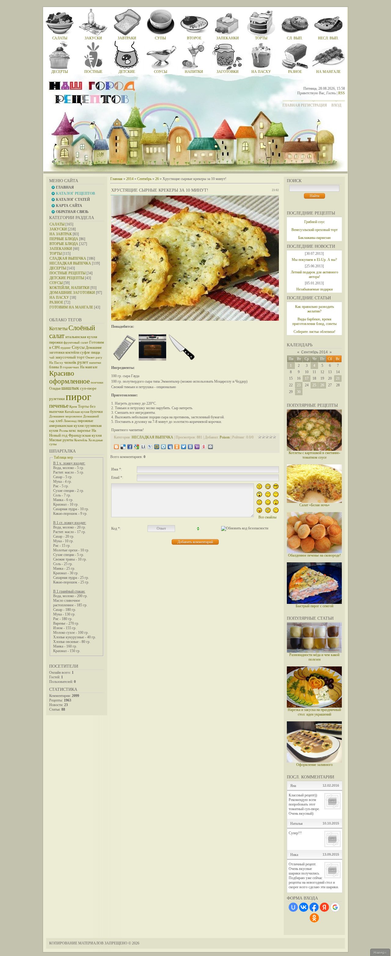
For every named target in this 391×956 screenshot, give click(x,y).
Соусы (78, 347)
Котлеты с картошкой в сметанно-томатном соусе (314, 455)
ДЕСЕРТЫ (57, 268)
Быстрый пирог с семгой (314, 606)
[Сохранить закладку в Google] (136, 446)
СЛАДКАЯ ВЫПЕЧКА (67, 258)
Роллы (63, 430)
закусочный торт (70, 357)
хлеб (59, 421)
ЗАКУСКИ (58, 229)
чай (51, 357)
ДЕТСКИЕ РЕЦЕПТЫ (66, 278)
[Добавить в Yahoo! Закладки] (197, 446)
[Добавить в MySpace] (170, 446)
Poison (225, 437)
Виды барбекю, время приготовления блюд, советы (314, 321)
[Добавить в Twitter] (183, 446)
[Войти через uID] (293, 907)
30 (299, 392)
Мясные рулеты (61, 440)
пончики (97, 382)
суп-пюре (88, 388)
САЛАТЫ (56, 224)
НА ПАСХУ (59, 297)
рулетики (57, 398)
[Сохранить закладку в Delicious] (123, 446)
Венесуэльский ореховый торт (314, 230)
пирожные (85, 421)
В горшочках (69, 367)
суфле (85, 352)
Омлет (90, 357)
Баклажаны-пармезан (314, 238)
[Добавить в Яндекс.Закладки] (203, 446)
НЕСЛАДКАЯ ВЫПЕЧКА (70, 263)
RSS (341, 93)
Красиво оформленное (69, 377)
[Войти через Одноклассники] (314, 917)
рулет (82, 362)
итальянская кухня (81, 336)
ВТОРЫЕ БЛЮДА (63, 244)
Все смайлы (267, 517)
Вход (336, 105)
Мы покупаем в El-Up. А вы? (314, 260)
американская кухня (66, 425)
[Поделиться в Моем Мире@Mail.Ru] (156, 446)
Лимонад (70, 421)
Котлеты (58, 328)
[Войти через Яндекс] (324, 907)
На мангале (88, 367)
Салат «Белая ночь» (314, 505)
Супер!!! (295, 833)
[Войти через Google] (335, 907)
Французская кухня (85, 435)
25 (314, 385)
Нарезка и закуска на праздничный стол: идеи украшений (314, 712)
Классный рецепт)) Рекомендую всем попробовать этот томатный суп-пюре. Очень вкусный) (304, 804)
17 (307, 378)
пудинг (65, 347)
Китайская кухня (77, 411)
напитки (95, 362)
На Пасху (56, 362)
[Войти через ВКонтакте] (303, 907)
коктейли (72, 352)
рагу (99, 357)
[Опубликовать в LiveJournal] (150, 446)
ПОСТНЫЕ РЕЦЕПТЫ (67, 273)
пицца (95, 352)
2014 (129, 179)
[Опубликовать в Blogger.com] (116, 446)
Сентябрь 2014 (314, 352)
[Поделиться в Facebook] (129, 446)
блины (54, 367)
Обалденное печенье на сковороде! (314, 555)
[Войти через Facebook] (314, 907)
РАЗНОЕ (56, 302)
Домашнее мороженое (65, 416)
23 (299, 385)
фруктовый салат (76, 342)
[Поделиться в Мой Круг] (163, 446)
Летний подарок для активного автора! (314, 274)
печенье (58, 405)
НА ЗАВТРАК (60, 234)
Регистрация (314, 105)
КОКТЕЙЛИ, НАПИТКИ (69, 288)
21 (338, 378)
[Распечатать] (210, 446)
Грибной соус (314, 222)
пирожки (56, 342)
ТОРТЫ (55, 253)
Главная (291, 105)
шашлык (70, 388)
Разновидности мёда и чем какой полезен (314, 657)
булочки (96, 411)
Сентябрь (144, 179)
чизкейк (70, 362)
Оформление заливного (314, 765)
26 (322, 385)
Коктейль (80, 440)
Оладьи (54, 388)
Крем (73, 406)
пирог (78, 396)
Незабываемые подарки (314, 289)
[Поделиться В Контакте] (190, 446)
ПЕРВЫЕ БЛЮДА (63, 239)
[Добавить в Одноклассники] (176, 446)
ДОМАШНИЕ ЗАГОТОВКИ (72, 292)
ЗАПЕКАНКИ (60, 249)
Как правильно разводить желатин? (314, 309)
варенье (84, 430)
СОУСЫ (56, 283)
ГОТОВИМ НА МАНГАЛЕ (71, 307)
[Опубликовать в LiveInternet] (143, 446)
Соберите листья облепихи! (314, 332)
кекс (72, 430)
